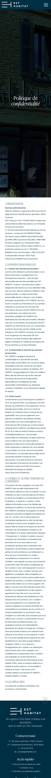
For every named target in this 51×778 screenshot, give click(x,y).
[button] (46, 4)
